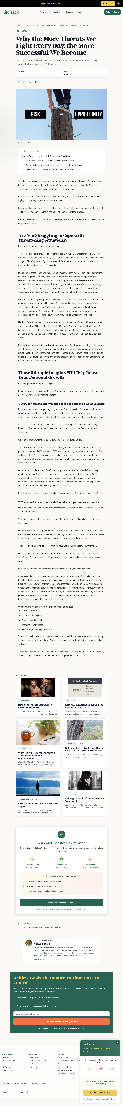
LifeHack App (33, 1057)
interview (93, 417)
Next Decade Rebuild (65, 1070)
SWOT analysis (43, 451)
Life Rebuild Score (8, 1061)
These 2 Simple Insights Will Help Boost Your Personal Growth (49, 160)
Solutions (69, 12)
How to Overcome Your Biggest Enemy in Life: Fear (35, 706)
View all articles (39, 959)
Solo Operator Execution (66, 1073)
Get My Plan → (108, 4)
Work (68, 700)
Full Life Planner (33, 1064)
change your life (35, 394)
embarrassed (98, 534)
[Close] (118, 3)
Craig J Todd (23, 74)
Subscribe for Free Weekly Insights (62, 1021)
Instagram (14, 1084)
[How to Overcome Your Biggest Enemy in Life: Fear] (38, 687)
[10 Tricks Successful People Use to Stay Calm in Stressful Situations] (85, 730)
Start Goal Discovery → (100, 1093)
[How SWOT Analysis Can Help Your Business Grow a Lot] (85, 687)
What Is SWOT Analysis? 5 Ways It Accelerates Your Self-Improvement (36, 755)
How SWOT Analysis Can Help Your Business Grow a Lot (84, 706)
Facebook (5, 1084)
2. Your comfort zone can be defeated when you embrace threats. (52, 169)
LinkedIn (43, 1084)
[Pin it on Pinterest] (24, 82)
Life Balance (6, 1067)
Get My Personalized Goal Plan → (61, 902)
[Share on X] (30, 82)
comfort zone (60, 507)
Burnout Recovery (64, 1057)
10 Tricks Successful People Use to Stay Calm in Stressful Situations (84, 749)
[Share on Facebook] (18, 82)
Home (18, 25)
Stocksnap (30, 142)
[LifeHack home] (10, 12)
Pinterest (24, 1084)
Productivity (27, 25)
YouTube (35, 1084)
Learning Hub (33, 1067)
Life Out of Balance (64, 1067)
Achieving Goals (7, 1070)
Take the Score (112, 12)
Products (56, 12)
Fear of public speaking (29, 208)
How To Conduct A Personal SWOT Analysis (44, 928)
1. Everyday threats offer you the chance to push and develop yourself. (54, 165)
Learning (23, 748)
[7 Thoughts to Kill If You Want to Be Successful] (85, 780)
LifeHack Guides (7, 1057)
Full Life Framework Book (37, 1061)
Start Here (44, 12)
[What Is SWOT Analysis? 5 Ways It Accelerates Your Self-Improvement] (38, 732)
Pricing (80, 12)
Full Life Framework (9, 1064)
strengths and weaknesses (40, 458)
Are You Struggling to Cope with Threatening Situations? (46, 156)
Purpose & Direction (65, 1064)
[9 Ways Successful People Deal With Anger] (38, 783)
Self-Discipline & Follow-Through (69, 1061)
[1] (32, 454)
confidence (71, 591)
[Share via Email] (36, 82)
